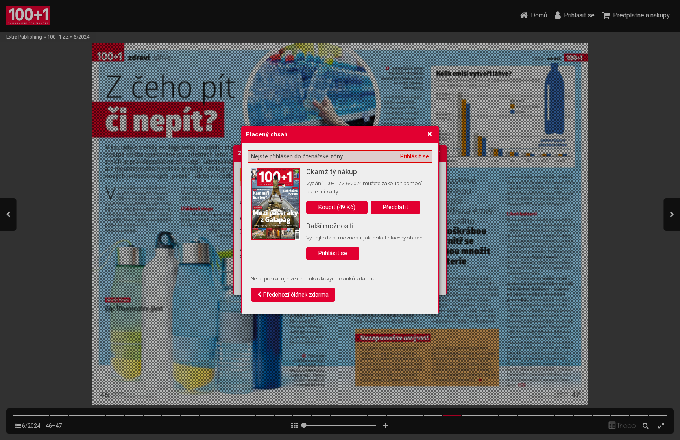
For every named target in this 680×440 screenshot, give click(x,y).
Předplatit (395, 207)
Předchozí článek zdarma (295, 294)
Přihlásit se (414, 156)
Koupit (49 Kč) (336, 207)
